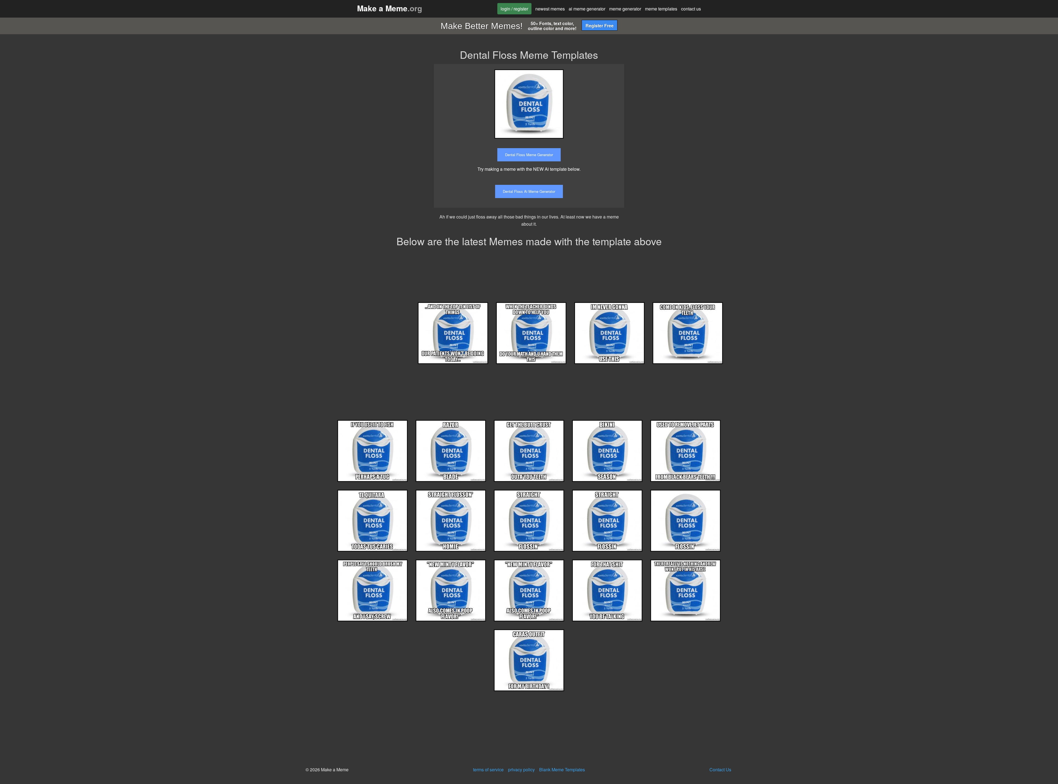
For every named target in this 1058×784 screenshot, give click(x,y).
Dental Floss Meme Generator (529, 154)
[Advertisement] (678, 102)
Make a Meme (389, 8)
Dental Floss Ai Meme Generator (529, 191)
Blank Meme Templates (562, 769)
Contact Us (720, 769)
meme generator (625, 9)
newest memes (550, 9)
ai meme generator (587, 9)
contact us (691, 9)
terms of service (488, 769)
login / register (514, 9)
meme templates (661, 9)
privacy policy (521, 769)
